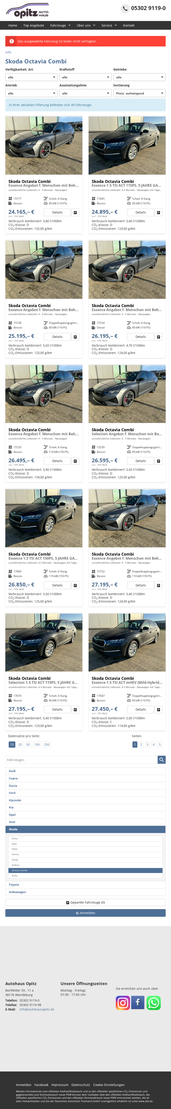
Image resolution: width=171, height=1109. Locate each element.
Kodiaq (15, 865)
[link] (75, 212)
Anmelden (23, 1085)
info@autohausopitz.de (37, 1009)
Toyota (14, 885)
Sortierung (121, 85)
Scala (14, 875)
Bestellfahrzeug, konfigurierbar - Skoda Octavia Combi (43, 175)
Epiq (14, 843)
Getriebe (119, 69)
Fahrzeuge (58, 25)
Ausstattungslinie (72, 85)
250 (46, 744)
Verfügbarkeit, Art (19, 69)
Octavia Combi (19, 870)
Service (107, 25)
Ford (12, 793)
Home (12, 25)
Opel (12, 815)
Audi (12, 771)
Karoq (15, 859)
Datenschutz (80, 1085)
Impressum (59, 1085)
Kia (11, 807)
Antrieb (11, 85)
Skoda (13, 829)
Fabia (15, 848)
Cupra (13, 778)
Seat (12, 822)
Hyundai (15, 800)
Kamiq (15, 854)
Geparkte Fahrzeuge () (87, 902)
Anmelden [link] (87, 913)
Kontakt (128, 25)
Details (57, 212)
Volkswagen (17, 892)
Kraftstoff (66, 69)
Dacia (13, 786)
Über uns (84, 25)
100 (37, 744)
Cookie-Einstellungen (109, 1085)
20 (20, 744)
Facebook (41, 1085)
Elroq (14, 838)
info (8, 52)
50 (28, 744)
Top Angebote (33, 25)
